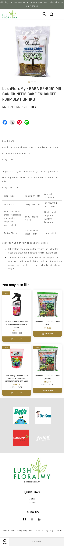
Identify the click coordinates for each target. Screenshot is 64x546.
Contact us (32, 502)
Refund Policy (34, 531)
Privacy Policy (22, 531)
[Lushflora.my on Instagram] (32, 520)
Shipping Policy (47, 531)
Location (32, 499)
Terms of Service (8, 531)
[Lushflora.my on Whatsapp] (40, 520)
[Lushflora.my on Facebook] (24, 520)
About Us (58, 531)
